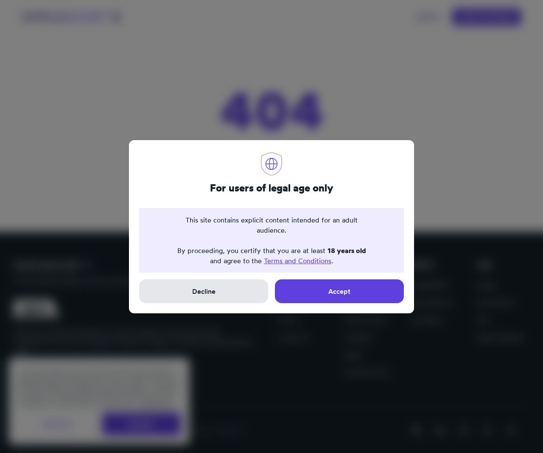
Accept (339, 291)
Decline (204, 291)
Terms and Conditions (297, 260)
